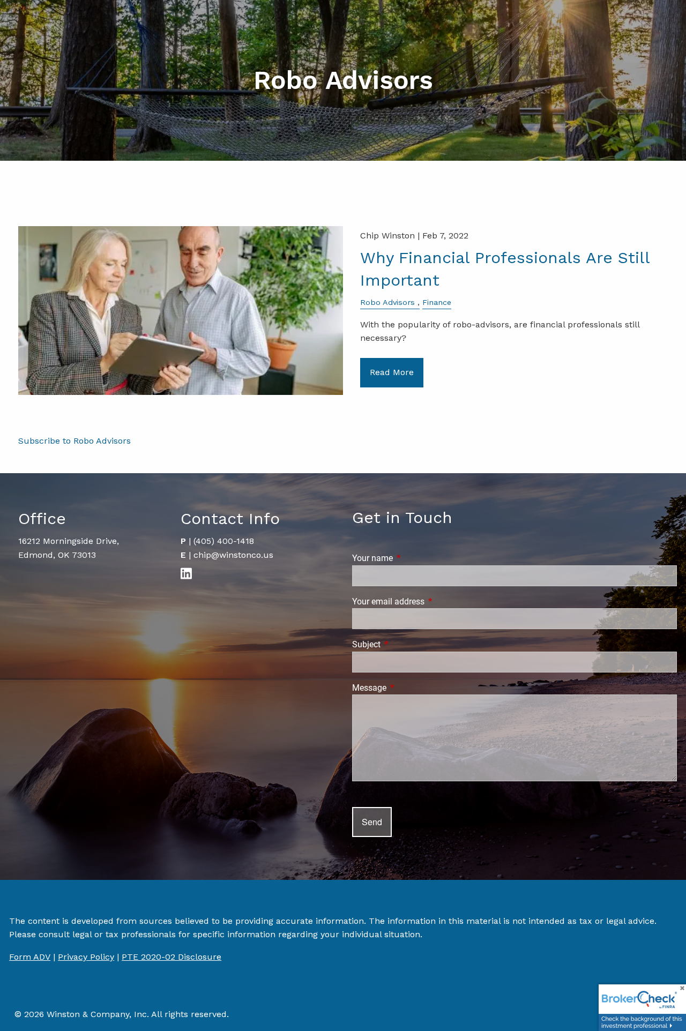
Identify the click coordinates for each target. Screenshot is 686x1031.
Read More (392, 372)
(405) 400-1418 (223, 541)
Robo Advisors (387, 302)
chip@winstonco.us (233, 555)
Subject (406, 644)
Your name (412, 558)
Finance (436, 302)
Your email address (428, 601)
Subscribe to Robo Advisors (74, 441)
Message (409, 688)
